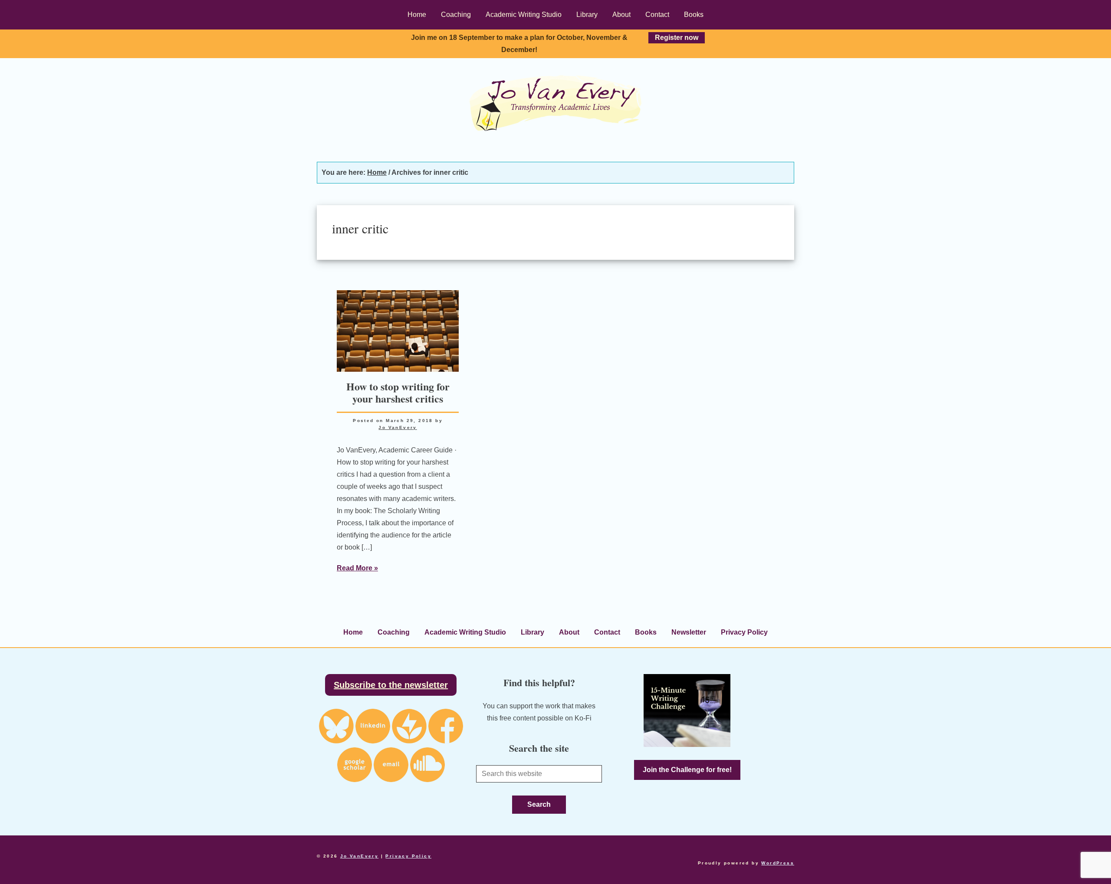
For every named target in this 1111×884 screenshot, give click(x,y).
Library (532, 632)
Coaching (394, 632)
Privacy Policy (744, 632)
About (569, 632)
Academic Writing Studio (465, 632)
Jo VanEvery (555, 103)
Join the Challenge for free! (687, 769)
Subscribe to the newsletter (391, 685)
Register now (676, 37)
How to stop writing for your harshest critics (398, 392)
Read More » (357, 568)
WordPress (777, 863)
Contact (607, 632)
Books (646, 632)
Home (353, 632)
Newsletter (688, 632)
